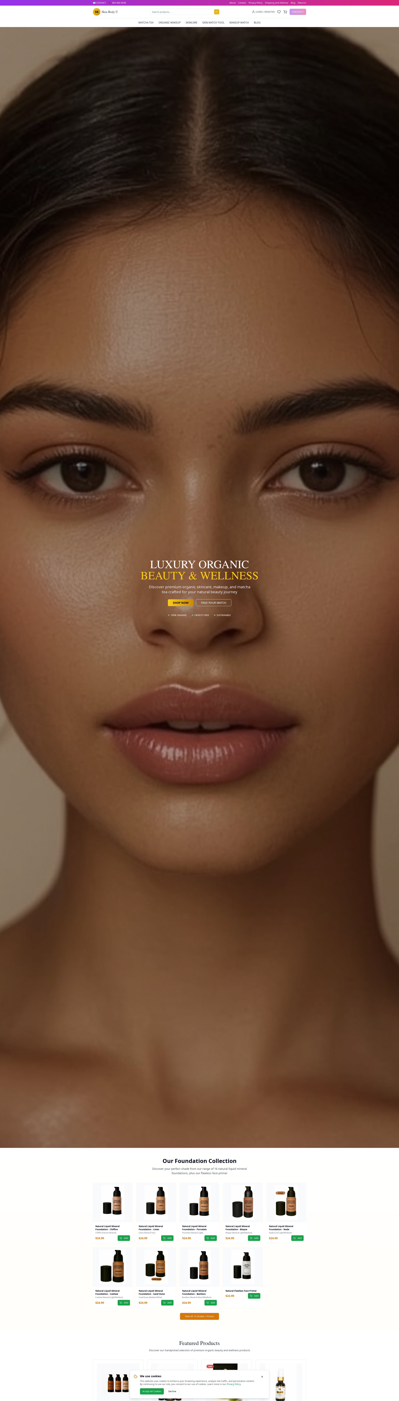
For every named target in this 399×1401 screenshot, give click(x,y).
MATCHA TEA (146, 22)
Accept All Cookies (151, 1391)
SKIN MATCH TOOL (213, 22)
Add (126, 1238)
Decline (172, 1391)
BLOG (257, 22)
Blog (293, 2)
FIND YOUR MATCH (213, 603)
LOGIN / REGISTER (265, 11)
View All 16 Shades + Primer (199, 1316)
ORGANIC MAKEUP (170, 22)
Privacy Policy (255, 2)
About (232, 2)
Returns (302, 2)
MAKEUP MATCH (239, 22)
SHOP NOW (180, 603)
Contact (242, 2)
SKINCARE (191, 22)
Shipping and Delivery (276, 2)
